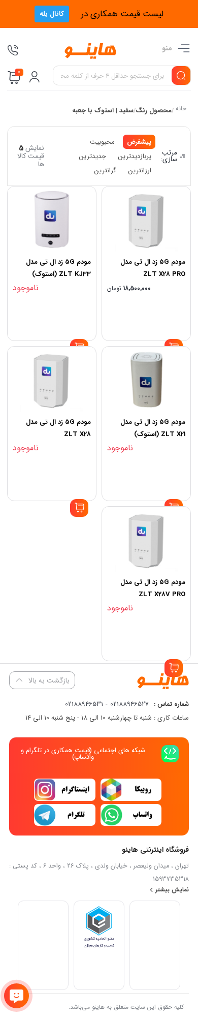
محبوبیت (102, 142)
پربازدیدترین (134, 156)
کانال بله (52, 14)
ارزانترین (139, 170)
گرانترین (105, 170)
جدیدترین (92, 156)
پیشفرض (139, 142)
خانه (180, 109)
